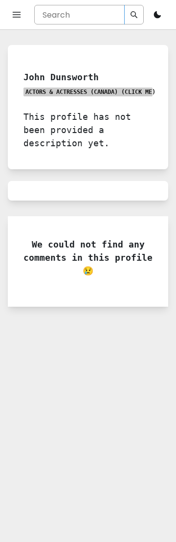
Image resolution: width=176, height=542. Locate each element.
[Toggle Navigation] (16, 14)
